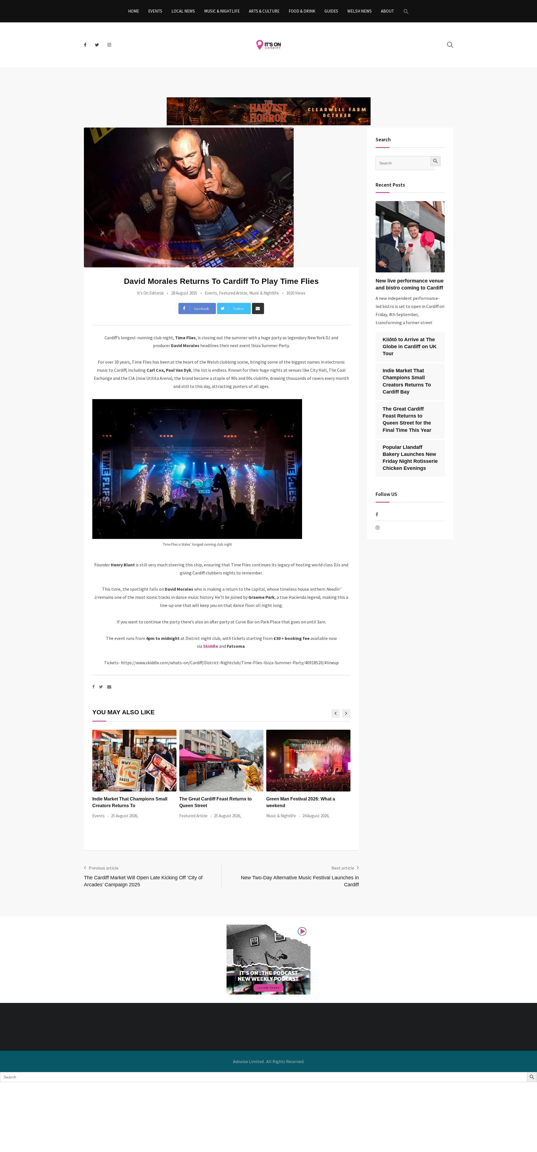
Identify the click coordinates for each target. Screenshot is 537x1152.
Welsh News (359, 11)
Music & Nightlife (222, 11)
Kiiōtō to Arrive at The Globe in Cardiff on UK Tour (410, 346)
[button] (406, 11)
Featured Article (233, 293)
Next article (342, 868)
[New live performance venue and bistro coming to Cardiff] (410, 236)
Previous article (104, 868)
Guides (331, 11)
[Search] (450, 44)
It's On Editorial (150, 293)
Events (155, 11)
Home (133, 11)
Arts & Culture (264, 11)
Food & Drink (302, 11)
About (387, 11)
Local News (183, 11)
